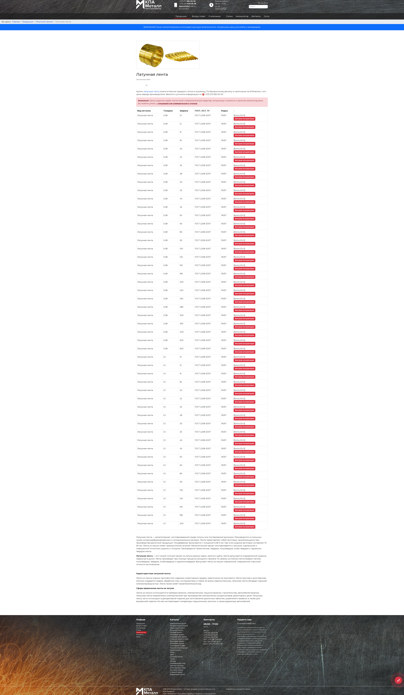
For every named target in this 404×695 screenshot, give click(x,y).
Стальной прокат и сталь (179, 639)
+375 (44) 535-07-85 (211, 637)
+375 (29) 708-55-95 (215, 639)
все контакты (184, 9)
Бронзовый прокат (177, 641)
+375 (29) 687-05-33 (211, 635)
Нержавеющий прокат (178, 637)
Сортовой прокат (176, 657)
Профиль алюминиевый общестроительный (179, 627)
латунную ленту (152, 91)
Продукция (181, 16)
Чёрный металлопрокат (179, 648)
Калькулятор (242, 16)
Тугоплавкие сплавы (177, 646)
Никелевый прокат (177, 643)
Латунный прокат (176, 630)
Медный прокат (176, 632)
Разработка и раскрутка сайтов (238, 689)
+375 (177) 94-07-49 (215, 644)
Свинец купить (175, 650)
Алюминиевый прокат (178, 623)
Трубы (172, 659)
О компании (215, 16)
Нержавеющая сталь (177, 663)
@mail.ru (187, 6)
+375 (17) (187, 1)
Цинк (172, 654)
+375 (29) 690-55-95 (211, 633)
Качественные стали (177, 668)
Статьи (229, 16)
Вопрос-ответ (198, 16)
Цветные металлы (176, 666)
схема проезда (220, 9)
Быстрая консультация (244, 119)
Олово (172, 652)
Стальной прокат (176, 672)
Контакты (256, 16)
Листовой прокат (176, 670)
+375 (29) (187, 4)
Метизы (173, 661)
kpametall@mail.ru (249, 623)
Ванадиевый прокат (177, 674)
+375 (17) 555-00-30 (214, 642)
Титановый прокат (177, 635)
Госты (266, 16)
